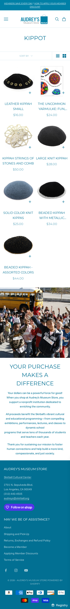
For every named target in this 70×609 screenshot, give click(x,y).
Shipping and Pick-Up (16, 534)
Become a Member (15, 547)
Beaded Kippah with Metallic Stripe (51, 216)
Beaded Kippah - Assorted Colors (18, 269)
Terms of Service (14, 560)
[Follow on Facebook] (6, 570)
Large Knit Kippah (51, 158)
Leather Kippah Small (18, 106)
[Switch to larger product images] (58, 56)
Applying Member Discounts (21, 553)
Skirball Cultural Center (17, 477)
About (7, 527)
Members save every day (18, 3)
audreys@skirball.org (16, 498)
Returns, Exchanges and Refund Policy (27, 540)
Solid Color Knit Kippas (18, 215)
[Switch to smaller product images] (64, 56)
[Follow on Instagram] (16, 570)
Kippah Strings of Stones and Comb (18, 160)
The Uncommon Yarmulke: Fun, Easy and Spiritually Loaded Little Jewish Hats (52, 107)
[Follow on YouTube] (26, 570)
